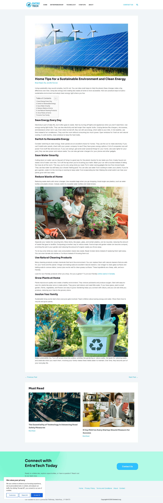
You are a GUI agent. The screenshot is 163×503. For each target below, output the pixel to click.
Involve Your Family (43, 115)
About (91, 4)
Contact (122, 488)
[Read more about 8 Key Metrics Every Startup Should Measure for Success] (108, 409)
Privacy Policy (90, 488)
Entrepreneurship (56, 4)
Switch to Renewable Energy (46, 103)
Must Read (39, 83)
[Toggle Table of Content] (55, 98)
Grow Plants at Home (44, 113)
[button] (128, 4)
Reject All (25, 495)
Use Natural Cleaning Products (47, 110)
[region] (24, 488)
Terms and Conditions (104, 488)
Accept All (37, 495)
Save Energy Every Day (44, 101)
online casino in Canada (106, 274)
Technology (71, 4)
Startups (82, 4)
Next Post (133, 377)
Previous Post (31, 377)
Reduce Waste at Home (45, 108)
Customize (12, 495)
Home (45, 4)
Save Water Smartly (43, 106)
